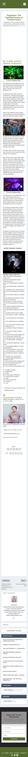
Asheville (22, 24)
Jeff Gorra (12, 22)
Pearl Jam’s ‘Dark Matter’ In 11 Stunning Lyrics (14, 648)
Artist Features (7, 24)
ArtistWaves (15, 24)
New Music (13, 25)
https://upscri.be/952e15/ (10, 437)
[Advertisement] (14, 44)
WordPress (14, 750)
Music (8, 25)
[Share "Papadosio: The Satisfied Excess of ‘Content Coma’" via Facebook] (8, 449)
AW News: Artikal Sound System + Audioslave (13, 675)
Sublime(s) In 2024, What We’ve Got (11, 644)
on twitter (18, 430)
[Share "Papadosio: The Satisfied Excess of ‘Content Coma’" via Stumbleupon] (17, 449)
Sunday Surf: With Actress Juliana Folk (12, 657)
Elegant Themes (14, 749)
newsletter (6, 401)
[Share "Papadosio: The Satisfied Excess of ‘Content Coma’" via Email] (20, 449)
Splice (17, 105)
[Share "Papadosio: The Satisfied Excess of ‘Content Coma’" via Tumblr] (14, 449)
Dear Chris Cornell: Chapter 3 (10, 671)
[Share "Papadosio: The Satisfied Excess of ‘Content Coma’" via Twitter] (11, 449)
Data (4, 25)
